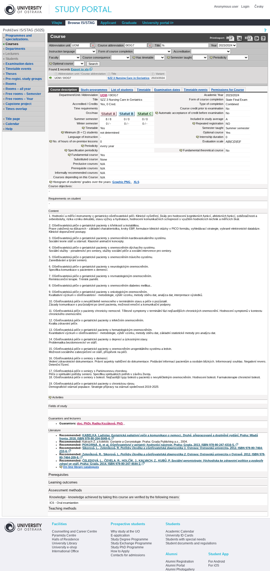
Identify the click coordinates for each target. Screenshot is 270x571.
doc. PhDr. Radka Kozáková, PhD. (100, 423)
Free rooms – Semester (23, 94)
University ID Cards (179, 535)
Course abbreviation (111, 45)
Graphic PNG (121, 181)
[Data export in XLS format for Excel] (239, 38)
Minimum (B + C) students (81, 132)
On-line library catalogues (81, 466)
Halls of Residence (65, 539)
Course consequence (96, 57)
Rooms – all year (18, 89)
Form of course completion (115, 51)
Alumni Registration (180, 561)
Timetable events (18, 69)
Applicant (108, 23)
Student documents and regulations (191, 543)
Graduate (129, 23)
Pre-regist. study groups (24, 79)
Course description (63, 89)
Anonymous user (226, 6)
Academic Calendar (180, 531)
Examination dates (19, 64)
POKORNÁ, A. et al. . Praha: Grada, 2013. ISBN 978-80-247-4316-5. (158, 444)
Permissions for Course (227, 89)
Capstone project (18, 104)
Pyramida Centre (64, 535)
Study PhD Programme (127, 547)
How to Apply (120, 551)
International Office (65, 551)
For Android (216, 561)
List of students (122, 89)
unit (59, 45)
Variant (160, 73)
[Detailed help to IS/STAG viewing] (263, 38)
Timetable (144, 89)
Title (157, 45)
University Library (64, 543)
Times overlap (16, 109)
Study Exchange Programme (131, 543)
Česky (258, 6)
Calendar (12, 124)
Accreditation (181, 51)
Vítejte (57, 23)
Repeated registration (209, 123)
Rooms (11, 84)
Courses (12, 44)
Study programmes (94, 89)
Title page (13, 119)
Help (9, 129)
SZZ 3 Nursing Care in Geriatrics (129, 77)
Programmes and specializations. (19, 37)
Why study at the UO (125, 531)
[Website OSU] (26, 9)
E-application (120, 535)
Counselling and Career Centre (74, 531)
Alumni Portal (175, 565)
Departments (15, 49)
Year (214, 45)
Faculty (54, 57)
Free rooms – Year (19, 99)
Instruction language (62, 51)
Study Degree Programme (129, 539)
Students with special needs (186, 539)
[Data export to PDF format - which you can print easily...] (230, 38)
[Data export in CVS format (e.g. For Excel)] (249, 38)
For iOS (213, 565)
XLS (136, 181)
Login (245, 6)
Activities (58, 397)
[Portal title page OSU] (88, 9)
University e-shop (64, 547)
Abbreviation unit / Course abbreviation (82, 73)
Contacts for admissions (128, 555)
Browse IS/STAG (81, 23)
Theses (11, 74)
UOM (103, 95)
